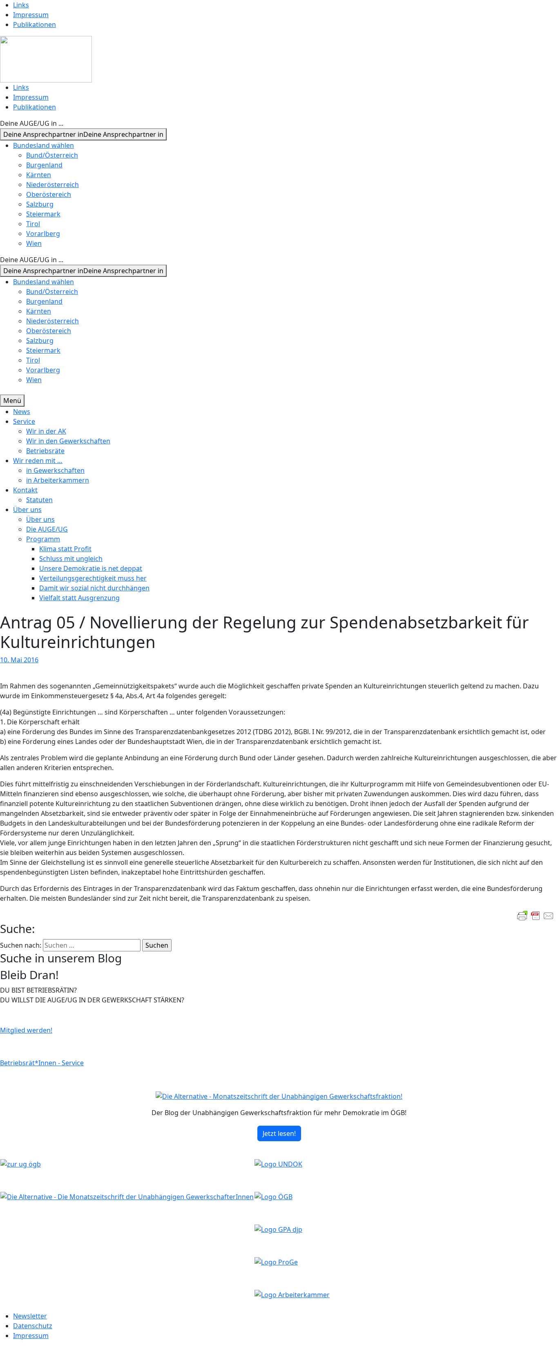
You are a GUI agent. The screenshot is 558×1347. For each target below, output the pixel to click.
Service (24, 421)
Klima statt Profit (65, 548)
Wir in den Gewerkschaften (68, 440)
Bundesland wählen (43, 145)
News (21, 411)
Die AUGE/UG (47, 529)
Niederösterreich (52, 184)
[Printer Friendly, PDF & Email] (535, 916)
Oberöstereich (48, 194)
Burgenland (44, 164)
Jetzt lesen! (279, 1133)
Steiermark (43, 213)
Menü (12, 400)
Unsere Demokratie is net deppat (90, 568)
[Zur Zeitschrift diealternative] (127, 1196)
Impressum (31, 14)
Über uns (27, 509)
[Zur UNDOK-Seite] (278, 1163)
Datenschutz (32, 1325)
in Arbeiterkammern (57, 480)
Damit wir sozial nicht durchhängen (94, 587)
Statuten (39, 499)
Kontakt (25, 489)
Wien (34, 243)
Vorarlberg (43, 233)
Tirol (33, 223)
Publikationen (34, 24)
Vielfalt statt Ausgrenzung (79, 597)
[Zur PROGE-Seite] (276, 1261)
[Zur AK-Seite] (292, 1294)
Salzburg (40, 204)
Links (21, 4)
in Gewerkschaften (55, 470)
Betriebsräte (45, 450)
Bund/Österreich (52, 155)
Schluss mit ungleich (71, 558)
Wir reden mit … (37, 460)
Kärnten (38, 174)
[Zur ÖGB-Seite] (273, 1196)
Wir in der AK (46, 431)
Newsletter (30, 1315)
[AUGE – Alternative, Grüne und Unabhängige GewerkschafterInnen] (46, 58)
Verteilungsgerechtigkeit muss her (93, 578)
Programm (43, 538)
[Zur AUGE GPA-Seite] (278, 1229)
